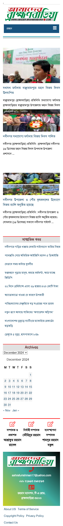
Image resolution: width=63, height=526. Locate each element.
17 (9, 393)
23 (5, 399)
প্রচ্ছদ (9, 28)
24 (9, 399)
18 (13, 393)
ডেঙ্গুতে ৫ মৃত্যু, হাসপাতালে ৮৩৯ (21, 334)
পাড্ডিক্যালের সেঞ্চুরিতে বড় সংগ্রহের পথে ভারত (29, 303)
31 (9, 405)
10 (9, 387)
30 (5, 405)
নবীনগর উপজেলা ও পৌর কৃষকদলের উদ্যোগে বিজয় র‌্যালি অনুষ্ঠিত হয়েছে (31, 202)
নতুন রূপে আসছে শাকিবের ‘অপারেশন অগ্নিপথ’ (29, 312)
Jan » (15, 410)
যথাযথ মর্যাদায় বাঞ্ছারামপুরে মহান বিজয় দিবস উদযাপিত (31, 90)
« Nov (6, 410)
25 (13, 399)
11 (13, 387)
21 (26, 393)
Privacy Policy (35, 516)
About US (10, 509)
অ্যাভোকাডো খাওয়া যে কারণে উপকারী (24, 295)
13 (22, 387)
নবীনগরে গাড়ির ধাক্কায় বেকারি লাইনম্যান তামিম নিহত (32, 247)
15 (30, 387)
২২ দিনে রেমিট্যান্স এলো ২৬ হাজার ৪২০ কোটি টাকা (31, 286)
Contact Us (11, 522)
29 (30, 399)
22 (30, 393)
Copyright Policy (14, 516)
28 (26, 399)
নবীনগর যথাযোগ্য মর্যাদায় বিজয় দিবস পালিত (29, 136)
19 (17, 393)
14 (26, 387)
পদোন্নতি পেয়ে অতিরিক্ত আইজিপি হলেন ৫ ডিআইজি (31, 255)
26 (17, 399)
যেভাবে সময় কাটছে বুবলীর (19, 264)
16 (5, 393)
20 (22, 393)
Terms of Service (28, 509)
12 (17, 387)
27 (22, 399)
